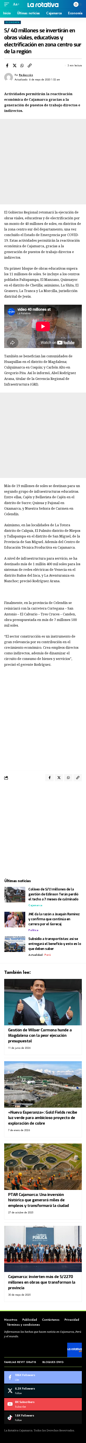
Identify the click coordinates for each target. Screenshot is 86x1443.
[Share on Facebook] (7, 65)
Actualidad (35, 955)
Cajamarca (35, 905)
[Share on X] (15, 65)
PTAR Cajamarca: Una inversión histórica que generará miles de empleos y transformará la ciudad (38, 1200)
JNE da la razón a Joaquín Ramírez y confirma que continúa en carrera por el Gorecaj (54, 919)
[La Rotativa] (43, 4)
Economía (12, 22)
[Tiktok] (43, 1417)
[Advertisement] (43, 161)
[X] (43, 1391)
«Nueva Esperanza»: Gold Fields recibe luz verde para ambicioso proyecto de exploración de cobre (42, 1118)
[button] (7, 4)
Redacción (26, 75)
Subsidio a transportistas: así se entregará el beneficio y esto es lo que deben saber (54, 944)
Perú (47, 955)
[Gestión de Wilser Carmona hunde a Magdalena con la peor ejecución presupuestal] (43, 1002)
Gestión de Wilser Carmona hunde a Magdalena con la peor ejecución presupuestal (40, 1035)
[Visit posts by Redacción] (8, 77)
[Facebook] (43, 1377)
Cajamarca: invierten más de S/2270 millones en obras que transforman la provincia (41, 1282)
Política (33, 930)
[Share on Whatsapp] (22, 65)
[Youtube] (43, 1404)
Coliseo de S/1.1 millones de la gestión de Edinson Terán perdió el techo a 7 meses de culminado (53, 894)
